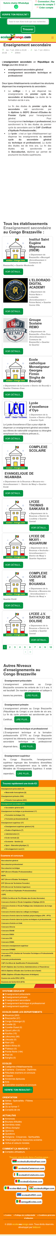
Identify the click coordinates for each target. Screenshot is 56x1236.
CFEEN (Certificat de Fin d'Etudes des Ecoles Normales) (23, 898)
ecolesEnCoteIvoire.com (31, 1174)
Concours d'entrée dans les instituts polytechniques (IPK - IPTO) (26, 915)
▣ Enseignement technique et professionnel (23, 1003)
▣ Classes (7, 1075)
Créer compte (46, 7)
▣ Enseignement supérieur (15, 1006)
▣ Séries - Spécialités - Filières (17, 1100)
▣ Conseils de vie (11, 1109)
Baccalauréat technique (10, 868)
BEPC (3, 875)
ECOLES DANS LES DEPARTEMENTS (22, 1011)
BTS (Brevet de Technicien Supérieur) (15, 887)
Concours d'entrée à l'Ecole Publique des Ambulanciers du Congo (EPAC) (26, 907)
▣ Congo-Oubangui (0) (13, 1021)
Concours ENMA (7, 942)
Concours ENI (6, 938)
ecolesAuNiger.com (43, 1188)
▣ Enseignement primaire (14, 997)
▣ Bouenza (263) (10, 1015)
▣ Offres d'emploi (11, 1127)
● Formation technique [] (14, 815)
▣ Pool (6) (7, 1054)
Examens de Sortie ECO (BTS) (13, 982)
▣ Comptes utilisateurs (13, 1151)
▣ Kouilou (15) (9, 1033)
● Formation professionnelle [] (16, 819)
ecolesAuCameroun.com (31, 1168)
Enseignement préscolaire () (12, 789)
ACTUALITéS (9, 1115)
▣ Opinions (8, 1130)
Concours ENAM (7, 930)
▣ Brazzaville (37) (11, 1018)
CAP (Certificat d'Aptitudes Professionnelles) (18, 890)
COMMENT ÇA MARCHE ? (16, 1148)
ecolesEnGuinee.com (31, 1181)
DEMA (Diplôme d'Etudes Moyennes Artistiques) (20, 974)
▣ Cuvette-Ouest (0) (12, 1027)
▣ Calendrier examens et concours (19, 1084)
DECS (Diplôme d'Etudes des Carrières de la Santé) (21, 970)
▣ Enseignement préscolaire (16, 994)
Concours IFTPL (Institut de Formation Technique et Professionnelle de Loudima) (27, 954)
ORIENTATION (9, 1097)
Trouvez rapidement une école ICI (20, 783)
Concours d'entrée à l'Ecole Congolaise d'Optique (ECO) (23, 902)
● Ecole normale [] (11, 837)
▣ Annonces (8, 1118)
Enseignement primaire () (12, 796)
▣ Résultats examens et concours (18, 1072)
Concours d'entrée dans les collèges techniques (20, 912)
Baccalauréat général (9, 860)
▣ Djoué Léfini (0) (11, 1030)
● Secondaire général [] (14, 807)
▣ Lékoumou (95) (11, 1036)
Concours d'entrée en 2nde (11, 923)
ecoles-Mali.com (17, 1188)
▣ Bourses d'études (12, 1121)
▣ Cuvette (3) (9, 1024)
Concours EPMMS (8, 949)
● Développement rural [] (14, 849)
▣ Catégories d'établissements (17, 1066)
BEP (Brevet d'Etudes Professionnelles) (16, 872)
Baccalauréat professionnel (12, 864)
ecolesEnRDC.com (31, 1195)
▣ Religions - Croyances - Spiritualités (21, 1136)
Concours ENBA (7, 934)
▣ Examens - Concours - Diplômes (19, 1069)
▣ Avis (5, 1081)
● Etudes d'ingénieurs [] (13, 830)
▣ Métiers (7, 1103)
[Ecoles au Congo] (15, 37)
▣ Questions (8, 1133)
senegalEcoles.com (31, 1201)
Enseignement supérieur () (12, 822)
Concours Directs (8, 927)
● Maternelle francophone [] (15, 792)
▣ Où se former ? (10, 1106)
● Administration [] (11, 834)
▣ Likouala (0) (9, 1039)
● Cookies (7, 1215)
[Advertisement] (28, 189)
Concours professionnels (11, 959)
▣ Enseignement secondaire (16, 1000)
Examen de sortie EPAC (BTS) (13, 978)
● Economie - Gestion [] (13, 841)
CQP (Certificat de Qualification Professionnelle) (19, 963)
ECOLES (7, 1063)
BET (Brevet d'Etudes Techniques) (14, 879)
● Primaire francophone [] (15, 800)
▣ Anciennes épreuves (13, 1078)
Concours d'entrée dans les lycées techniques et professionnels (26, 919)
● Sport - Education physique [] (16, 845)
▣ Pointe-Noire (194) (12, 1051)
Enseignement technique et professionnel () (19, 811)
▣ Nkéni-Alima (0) (11, 1045)
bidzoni (36, 1227)
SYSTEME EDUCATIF (13, 990)
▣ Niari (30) (8, 1042)
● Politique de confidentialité (24, 1215)
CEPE (3, 894)
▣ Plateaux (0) (9, 1048)
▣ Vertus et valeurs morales (15, 1142)
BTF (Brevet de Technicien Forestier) (15, 883)
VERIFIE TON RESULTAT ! (15, 14)
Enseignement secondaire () (13, 804)
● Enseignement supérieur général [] (19, 826)
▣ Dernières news (11, 1124)
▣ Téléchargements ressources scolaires (22, 1139)
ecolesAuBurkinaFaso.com (31, 1161)
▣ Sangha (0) (9, 1057)
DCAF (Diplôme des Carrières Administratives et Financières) (25, 967)
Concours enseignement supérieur (14, 945)
